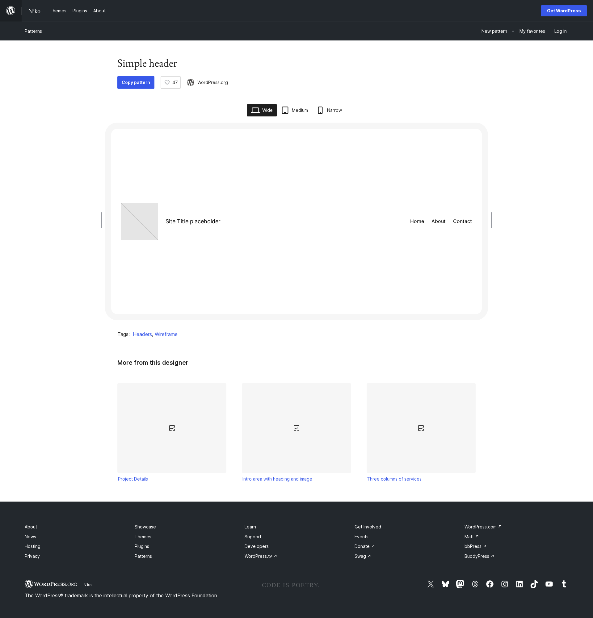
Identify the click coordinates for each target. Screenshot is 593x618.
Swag (363, 556)
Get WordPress (564, 10)
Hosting (32, 546)
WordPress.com (483, 526)
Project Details (133, 478)
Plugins (142, 546)
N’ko (88, 584)
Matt (472, 536)
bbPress (476, 546)
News (30, 536)
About (31, 526)
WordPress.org (212, 82)
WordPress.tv (261, 556)
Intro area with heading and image (277, 478)
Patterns (33, 31)
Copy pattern (136, 82)
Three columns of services (394, 478)
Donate (365, 546)
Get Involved (368, 526)
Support (253, 536)
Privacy (32, 556)
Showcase (145, 526)
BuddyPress (479, 556)
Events (361, 536)
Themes (143, 536)
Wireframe (166, 334)
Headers (142, 334)
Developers (257, 546)
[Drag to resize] (103, 220)
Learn (250, 526)
